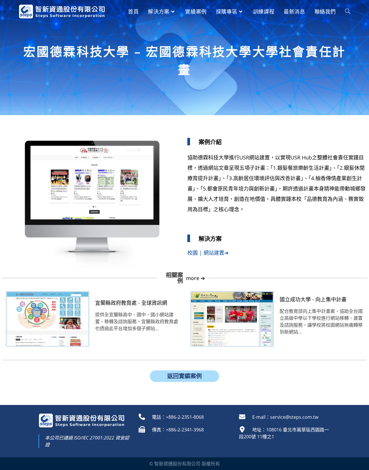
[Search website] (347, 11)
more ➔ (195, 278)
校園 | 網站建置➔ (208, 252)
